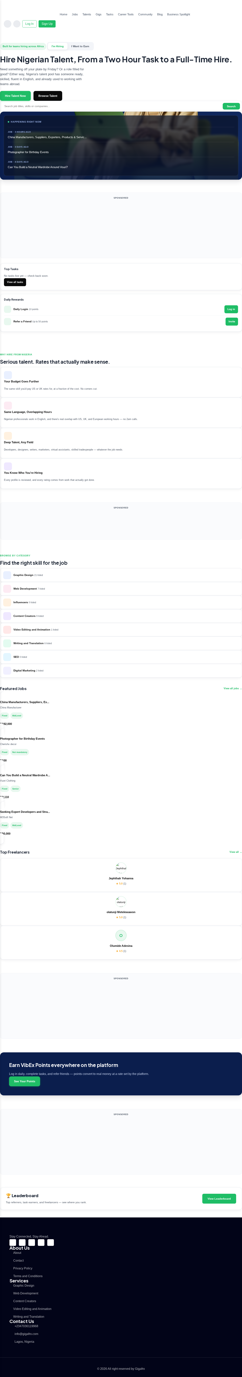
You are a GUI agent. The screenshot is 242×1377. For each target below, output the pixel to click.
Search (231, 106)
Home (63, 14)
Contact (18, 1260)
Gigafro (140, 1368)
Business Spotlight (178, 14)
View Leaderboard (219, 1198)
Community (145, 14)
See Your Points (24, 1081)
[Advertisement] (121, 228)
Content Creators (24, 1301)
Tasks (109, 14)
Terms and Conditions (28, 1276)
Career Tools (126, 14)
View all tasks (15, 282)
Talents (86, 14)
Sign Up (47, 23)
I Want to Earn (80, 46)
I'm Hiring (58, 46)
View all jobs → (233, 688)
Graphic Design (23, 1285)
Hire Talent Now (15, 95)
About (17, 1252)
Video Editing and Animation (32, 1308)
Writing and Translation (28, 1316)
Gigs (99, 14)
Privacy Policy (22, 1268)
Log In (29, 23)
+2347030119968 (26, 1326)
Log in (231, 309)
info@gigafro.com (26, 1333)
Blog (160, 14)
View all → (236, 852)
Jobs (75, 14)
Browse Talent (47, 95)
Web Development (25, 1293)
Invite (232, 321)
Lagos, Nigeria (24, 1341)
